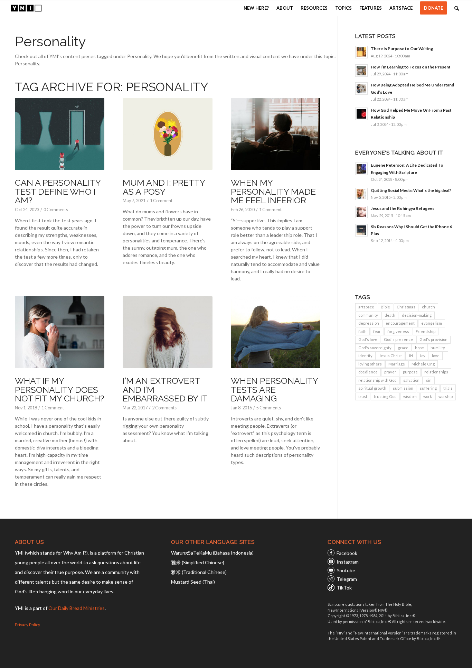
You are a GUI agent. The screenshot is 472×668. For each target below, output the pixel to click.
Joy (422, 355)
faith (362, 331)
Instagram (348, 562)
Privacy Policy (27, 624)
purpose (410, 372)
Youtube (346, 570)
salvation (411, 380)
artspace (366, 307)
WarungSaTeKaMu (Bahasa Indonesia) (212, 553)
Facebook (347, 553)
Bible (385, 307)
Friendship (425, 331)
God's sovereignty (374, 347)
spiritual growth (372, 388)
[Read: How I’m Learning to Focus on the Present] (361, 70)
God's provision (433, 339)
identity (365, 355)
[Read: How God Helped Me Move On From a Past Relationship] (361, 114)
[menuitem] (256, 8)
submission (403, 388)
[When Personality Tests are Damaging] (275, 332)
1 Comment (161, 200)
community (368, 315)
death (390, 315)
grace (403, 347)
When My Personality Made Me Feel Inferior (273, 191)
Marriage (396, 364)
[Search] (457, 8)
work (427, 396)
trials (448, 388)
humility (438, 347)
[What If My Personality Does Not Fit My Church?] (59, 332)
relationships (436, 372)
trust (362, 396)
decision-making (417, 315)
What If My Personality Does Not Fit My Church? (59, 389)
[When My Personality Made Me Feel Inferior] (275, 134)
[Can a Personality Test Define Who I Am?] (59, 134)
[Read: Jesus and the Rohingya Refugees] (361, 212)
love (436, 355)
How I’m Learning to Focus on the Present (411, 66)
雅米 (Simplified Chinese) (197, 562)
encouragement (400, 323)
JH (410, 355)
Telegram (347, 579)
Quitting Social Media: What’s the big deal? (411, 190)
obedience (368, 372)
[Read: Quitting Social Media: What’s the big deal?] (361, 194)
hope (419, 347)
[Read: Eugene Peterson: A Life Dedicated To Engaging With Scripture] (361, 169)
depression (368, 323)
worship (445, 396)
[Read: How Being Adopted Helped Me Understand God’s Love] (361, 88)
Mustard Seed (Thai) (193, 582)
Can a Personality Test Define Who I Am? (58, 191)
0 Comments (56, 209)
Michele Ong (423, 364)
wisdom (410, 396)
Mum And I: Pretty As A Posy (164, 187)
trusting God (385, 396)
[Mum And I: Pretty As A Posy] (167, 134)
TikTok (344, 588)
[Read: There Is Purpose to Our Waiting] (361, 52)
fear (377, 331)
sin (429, 380)
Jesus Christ (390, 355)
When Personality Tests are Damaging (274, 389)
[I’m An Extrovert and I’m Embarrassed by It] (167, 332)
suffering (428, 388)
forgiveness (398, 331)
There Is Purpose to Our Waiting (402, 48)
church (428, 307)
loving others (370, 364)
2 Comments (164, 407)
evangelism (431, 323)
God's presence (398, 339)
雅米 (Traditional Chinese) (199, 572)
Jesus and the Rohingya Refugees (402, 208)
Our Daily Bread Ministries (76, 608)
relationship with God (377, 380)
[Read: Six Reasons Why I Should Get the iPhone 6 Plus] (361, 230)
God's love (367, 339)
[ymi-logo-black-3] (26, 8)
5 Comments (268, 407)
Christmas (406, 307)
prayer (390, 372)
